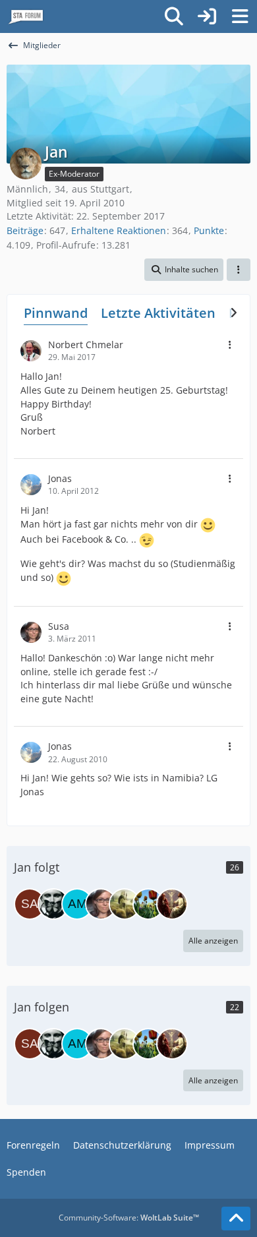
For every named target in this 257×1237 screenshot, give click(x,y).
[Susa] (101, 904)
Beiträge (25, 230)
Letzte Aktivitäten (158, 313)
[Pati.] (53, 904)
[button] (183, 269)
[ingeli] (124, 904)
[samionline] (29, 904)
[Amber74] (77, 904)
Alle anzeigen (213, 940)
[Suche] (174, 16)
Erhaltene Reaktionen (118, 230)
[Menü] (240, 16)
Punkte (209, 230)
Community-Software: (129, 1217)
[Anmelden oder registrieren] (207, 16)
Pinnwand (56, 313)
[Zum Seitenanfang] (235, 1218)
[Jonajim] (172, 904)
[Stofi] (148, 904)
